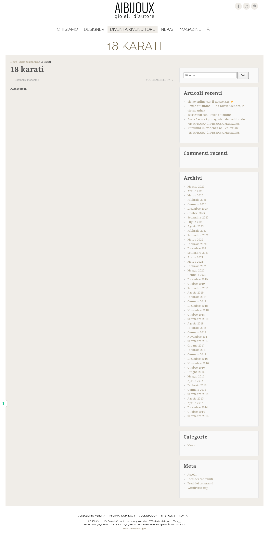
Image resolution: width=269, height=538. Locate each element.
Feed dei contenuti (200, 479)
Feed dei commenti (200, 483)
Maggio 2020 (195, 270)
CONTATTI (185, 515)
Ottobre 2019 (196, 283)
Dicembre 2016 (197, 358)
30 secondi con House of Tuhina (209, 114)
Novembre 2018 (198, 310)
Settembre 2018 (198, 319)
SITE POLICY (168, 515)
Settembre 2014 (198, 416)
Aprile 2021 (195, 257)
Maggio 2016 (195, 376)
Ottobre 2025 (196, 213)
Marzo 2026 (195, 195)
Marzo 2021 (195, 261)
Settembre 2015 (198, 394)
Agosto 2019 (195, 292)
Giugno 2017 (196, 345)
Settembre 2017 (198, 341)
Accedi (192, 474)
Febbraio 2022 (197, 244)
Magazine (190, 29)
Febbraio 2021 (197, 266)
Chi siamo (67, 29)
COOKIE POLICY (148, 515)
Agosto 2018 (195, 323)
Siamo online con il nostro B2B (208, 101)
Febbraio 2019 (197, 296)
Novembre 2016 (198, 363)
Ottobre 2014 (196, 411)
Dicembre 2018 (197, 305)
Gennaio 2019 (196, 301)
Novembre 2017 (198, 336)
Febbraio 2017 (197, 349)
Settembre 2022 (198, 235)
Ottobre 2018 (196, 314)
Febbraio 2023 (197, 230)
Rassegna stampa (29, 61)
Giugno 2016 (196, 372)
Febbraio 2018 (197, 327)
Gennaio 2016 (196, 389)
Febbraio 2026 (197, 199)
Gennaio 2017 (196, 354)
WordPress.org (197, 487)
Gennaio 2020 (196, 274)
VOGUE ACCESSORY (158, 79)
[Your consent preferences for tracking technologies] (3, 403)
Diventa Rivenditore (132, 29)
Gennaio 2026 (196, 204)
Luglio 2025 (195, 222)
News (167, 29)
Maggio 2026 (195, 186)
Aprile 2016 (195, 380)
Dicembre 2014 (197, 407)
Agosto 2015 (195, 398)
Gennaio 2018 (196, 332)
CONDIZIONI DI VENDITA (91, 515)
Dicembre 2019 (197, 279)
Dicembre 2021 (197, 248)
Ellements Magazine (27, 79)
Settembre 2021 (198, 252)
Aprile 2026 (195, 191)
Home (13, 61)
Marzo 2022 (195, 239)
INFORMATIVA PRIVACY (122, 515)
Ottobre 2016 (196, 367)
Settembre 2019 (198, 288)
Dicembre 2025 (197, 208)
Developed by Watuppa (134, 528)
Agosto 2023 (195, 226)
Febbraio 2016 (197, 385)
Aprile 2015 (195, 402)
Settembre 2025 (198, 217)
